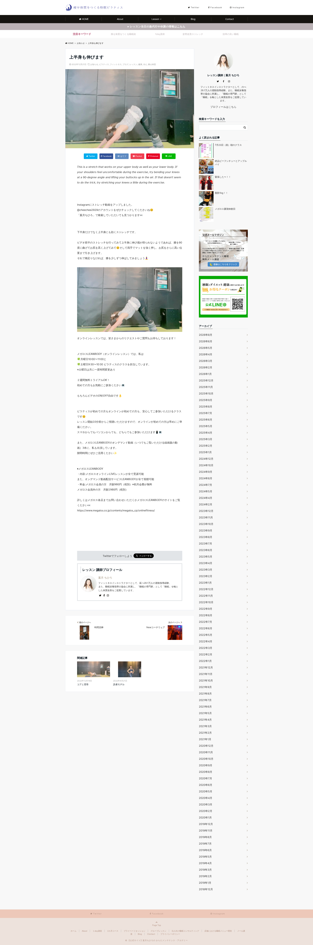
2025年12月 (206, 380)
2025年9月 (205, 400)
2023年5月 (205, 556)
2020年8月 (205, 771)
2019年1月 (205, 882)
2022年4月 (205, 641)
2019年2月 (205, 876)
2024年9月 (205, 471)
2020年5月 (205, 791)
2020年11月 (206, 752)
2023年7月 (205, 543)
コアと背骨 (83, 684)
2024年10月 (206, 465)
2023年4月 (205, 563)
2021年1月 (205, 739)
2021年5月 (205, 713)
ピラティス (104, 64)
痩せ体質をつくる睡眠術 (123, 34)
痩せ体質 (152, 64)
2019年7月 (205, 843)
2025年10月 (206, 393)
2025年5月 (205, 426)
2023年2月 (205, 576)
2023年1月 (205, 582)
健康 (140, 64)
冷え (145, 64)
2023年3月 (205, 569)
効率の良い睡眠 (231, 34)
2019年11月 (205, 830)
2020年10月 (206, 758)
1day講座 (160, 34)
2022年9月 (205, 608)
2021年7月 (205, 700)
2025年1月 (205, 452)
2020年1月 (205, 817)
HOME (85, 19)
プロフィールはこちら (223, 106)
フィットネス (116, 64)
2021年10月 (206, 680)
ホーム (73, 931)
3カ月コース (112, 931)
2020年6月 (205, 784)
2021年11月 (205, 674)
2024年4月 (205, 497)
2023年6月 (205, 550)
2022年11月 (206, 595)
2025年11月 (206, 387)
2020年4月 (205, 798)
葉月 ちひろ (105, 577)
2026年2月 (205, 367)
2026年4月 (205, 354)
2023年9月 (205, 530)
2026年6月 (205, 341)
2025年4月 (205, 432)
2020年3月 (205, 804)
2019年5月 (205, 856)
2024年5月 (205, 491)
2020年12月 (206, 745)
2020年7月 (205, 778)
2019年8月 (205, 837)
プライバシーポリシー (170, 934)
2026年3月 (205, 361)
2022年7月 (205, 621)
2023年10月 (206, 524)
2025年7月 (205, 413)
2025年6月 (205, 419)
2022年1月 (205, 661)
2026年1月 (205, 374)
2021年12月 (206, 667)
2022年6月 (205, 628)
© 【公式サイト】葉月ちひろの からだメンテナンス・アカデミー (156, 940)
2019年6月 (205, 850)
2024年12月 (206, 458)
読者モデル (119, 684)
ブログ (125, 64)
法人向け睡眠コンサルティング (185, 931)
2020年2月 (205, 811)
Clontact (151, 934)
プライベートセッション (134, 931)
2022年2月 (205, 654)
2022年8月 (205, 615)
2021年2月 (205, 732)
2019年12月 (206, 824)
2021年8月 (205, 693)
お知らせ (94, 64)
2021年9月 (205, 687)
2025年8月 (205, 406)
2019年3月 (205, 869)
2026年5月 (205, 347)
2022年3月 (205, 648)
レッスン (133, 64)
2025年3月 (205, 439)
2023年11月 (206, 517)
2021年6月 (205, 706)
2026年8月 (205, 334)
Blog (193, 19)
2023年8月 (205, 537)
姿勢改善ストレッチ (193, 34)
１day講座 (97, 931)
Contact (229, 19)
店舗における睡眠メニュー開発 (218, 931)
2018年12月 (206, 889)
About (120, 19)
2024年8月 (205, 478)
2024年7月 (205, 484)
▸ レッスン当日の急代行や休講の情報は (156, 26)
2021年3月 (205, 726)
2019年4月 (205, 863)
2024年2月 (205, 504)
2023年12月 (206, 511)
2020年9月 (205, 765)
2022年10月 (206, 602)
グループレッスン (158, 931)
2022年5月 (205, 634)
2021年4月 (205, 719)
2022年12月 (206, 589)
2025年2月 (205, 445)
